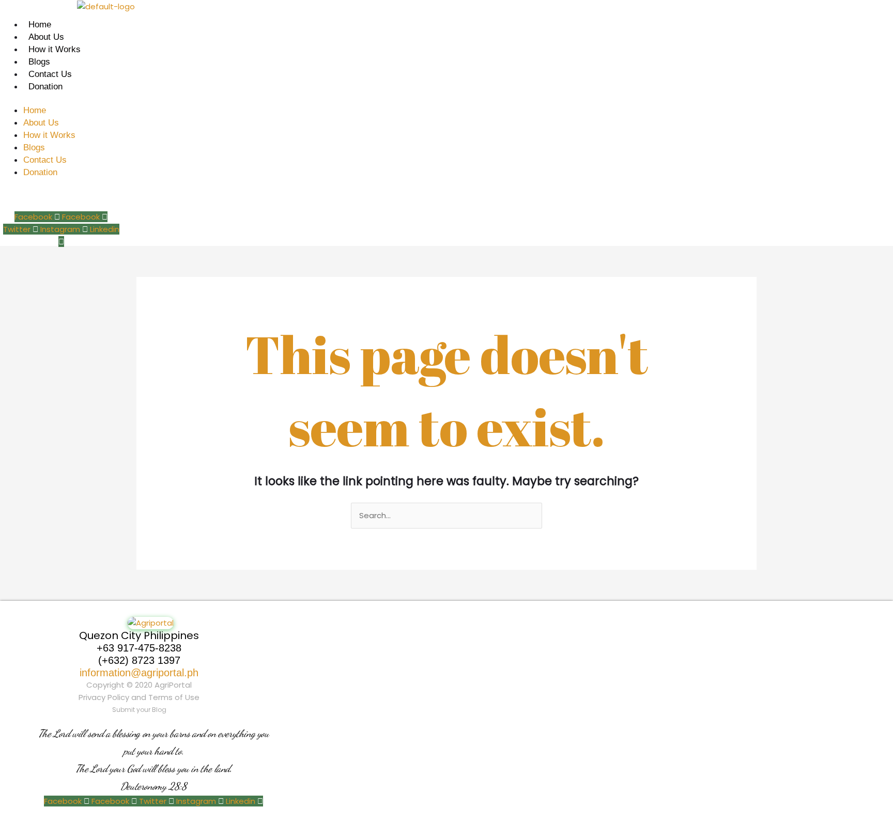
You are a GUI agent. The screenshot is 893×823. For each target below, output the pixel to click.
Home (39, 24)
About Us (46, 37)
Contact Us (50, 74)
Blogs (39, 62)
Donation (45, 86)
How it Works (54, 49)
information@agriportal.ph (139, 672)
